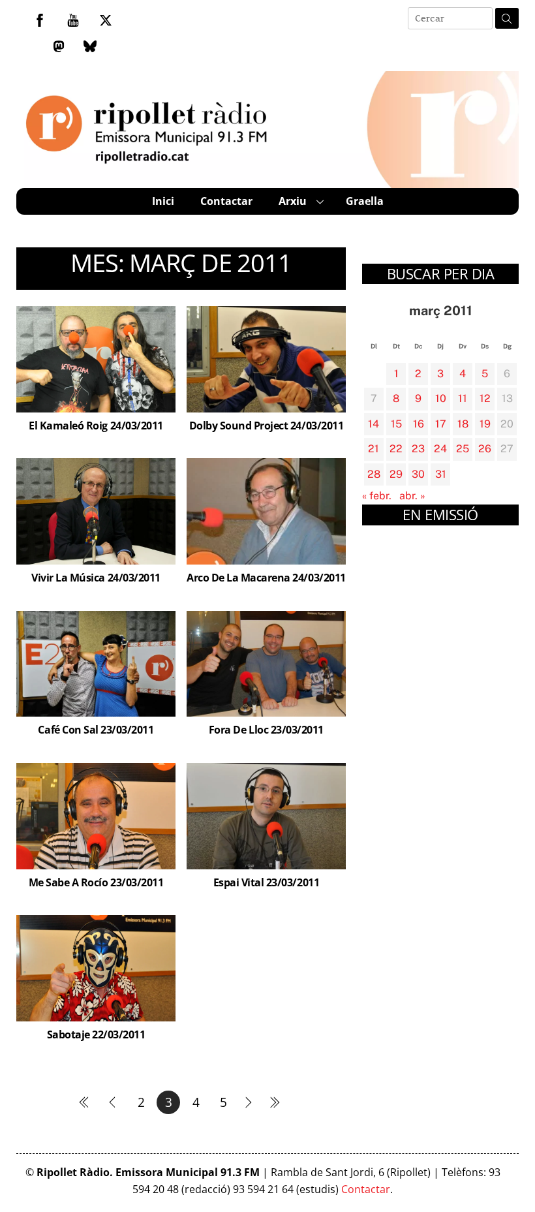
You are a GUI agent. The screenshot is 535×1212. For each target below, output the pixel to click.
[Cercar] (507, 18)
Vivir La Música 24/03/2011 (95, 577)
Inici (163, 201)
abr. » (412, 495)
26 (484, 449)
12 (485, 398)
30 (418, 474)
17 (440, 424)
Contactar (226, 201)
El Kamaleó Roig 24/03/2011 (96, 425)
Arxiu (293, 201)
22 (396, 449)
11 (462, 398)
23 (418, 449)
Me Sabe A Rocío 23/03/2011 (96, 882)
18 (462, 424)
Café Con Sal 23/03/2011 (95, 730)
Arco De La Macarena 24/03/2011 (266, 577)
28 (373, 474)
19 (485, 424)
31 (440, 474)
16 (418, 424)
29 (396, 474)
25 (462, 449)
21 (373, 449)
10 (440, 398)
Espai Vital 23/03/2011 (266, 882)
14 (373, 424)
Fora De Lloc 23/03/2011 (266, 730)
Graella (365, 201)
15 (396, 424)
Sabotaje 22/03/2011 (96, 1034)
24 (440, 449)
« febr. (376, 495)
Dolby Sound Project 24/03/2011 (266, 425)
